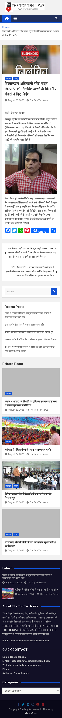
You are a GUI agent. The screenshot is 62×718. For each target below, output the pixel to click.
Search (54, 291)
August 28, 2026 (16, 410)
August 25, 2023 (16, 100)
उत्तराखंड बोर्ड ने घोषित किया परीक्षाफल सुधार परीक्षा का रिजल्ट (31, 339)
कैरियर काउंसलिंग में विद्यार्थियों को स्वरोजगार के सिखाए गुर (29, 332)
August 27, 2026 (16, 454)
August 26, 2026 (16, 502)
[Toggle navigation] (15, 18)
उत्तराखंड (8, 79)
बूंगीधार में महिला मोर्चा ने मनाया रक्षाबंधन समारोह (24, 324)
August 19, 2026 (16, 550)
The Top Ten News (39, 100)
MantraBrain (31, 713)
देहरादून (16, 79)
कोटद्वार (16, 486)
